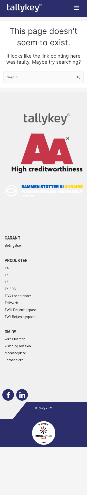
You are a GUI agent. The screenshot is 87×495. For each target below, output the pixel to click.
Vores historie (15, 339)
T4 (7, 268)
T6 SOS (10, 289)
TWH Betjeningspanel (21, 310)
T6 (7, 275)
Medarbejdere (15, 353)
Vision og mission (18, 346)
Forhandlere (14, 360)
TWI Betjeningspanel (20, 317)
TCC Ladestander (18, 296)
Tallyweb (11, 303)
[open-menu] (77, 7)
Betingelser (13, 245)
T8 (7, 282)
